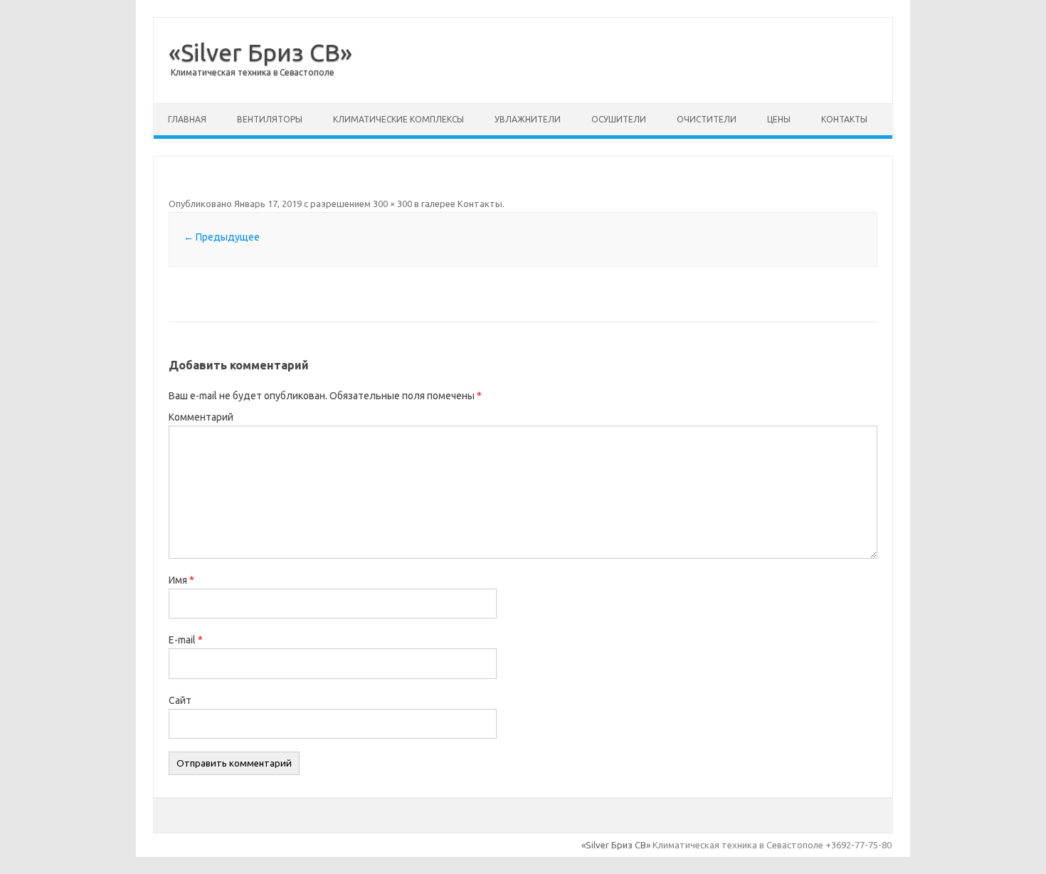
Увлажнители (528, 119)
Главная (187, 119)
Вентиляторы (269, 119)
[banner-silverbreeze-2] (523, 295)
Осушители (618, 119)
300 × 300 (392, 204)
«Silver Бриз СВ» (260, 51)
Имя (181, 580)
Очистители (706, 119)
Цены (779, 119)
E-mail (186, 640)
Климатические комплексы (398, 119)
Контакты (844, 119)
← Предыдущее (222, 237)
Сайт (180, 700)
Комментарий (201, 417)
